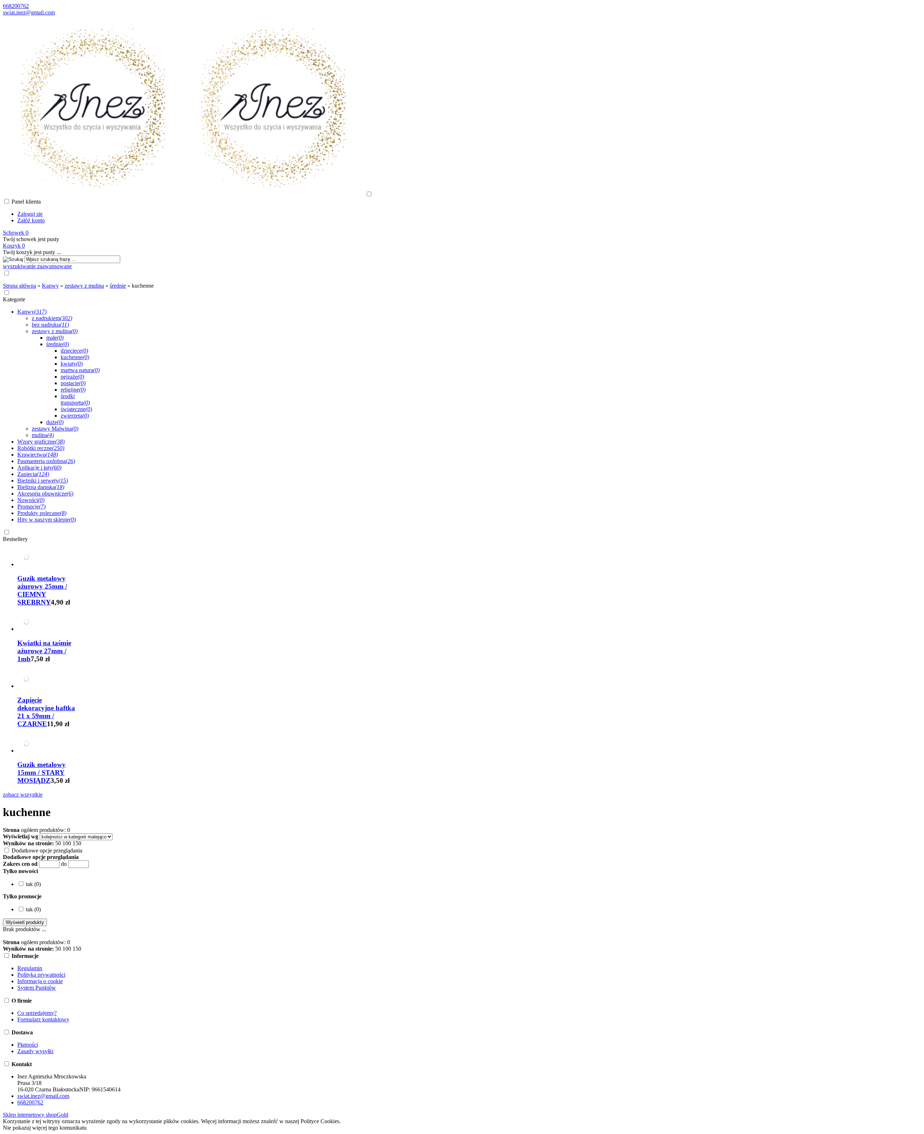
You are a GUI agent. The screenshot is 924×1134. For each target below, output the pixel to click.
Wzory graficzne (41, 442)
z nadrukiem (52, 318)
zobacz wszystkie (23, 794)
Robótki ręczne (40, 448)
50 (58, 843)
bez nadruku (50, 325)
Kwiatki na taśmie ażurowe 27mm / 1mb (44, 651)
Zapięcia (33, 474)
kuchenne (75, 357)
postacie (73, 383)
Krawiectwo (37, 455)
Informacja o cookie (40, 981)
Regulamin (29, 968)
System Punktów (36, 988)
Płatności (27, 1045)
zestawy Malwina (55, 429)
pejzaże (72, 377)
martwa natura (80, 370)
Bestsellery (15, 539)
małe (55, 338)
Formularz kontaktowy (43, 1019)
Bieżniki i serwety (42, 480)
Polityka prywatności (41, 975)
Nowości (30, 500)
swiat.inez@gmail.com (29, 12)
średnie (57, 344)
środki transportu (75, 399)
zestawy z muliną (55, 331)
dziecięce (74, 351)
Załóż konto (31, 220)
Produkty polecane (41, 513)
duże (55, 422)
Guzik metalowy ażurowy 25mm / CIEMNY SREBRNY (42, 590)
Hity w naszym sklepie (46, 519)
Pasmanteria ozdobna (46, 461)
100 (66, 843)
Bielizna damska (40, 487)
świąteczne (76, 409)
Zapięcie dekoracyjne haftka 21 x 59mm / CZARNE (46, 712)
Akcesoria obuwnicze (45, 493)
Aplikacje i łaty (39, 467)
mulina (43, 435)
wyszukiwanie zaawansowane (37, 266)
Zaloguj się (30, 214)
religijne (73, 390)
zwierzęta (75, 416)
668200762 (16, 6)
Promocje (31, 506)
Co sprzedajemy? (37, 1013)
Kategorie (14, 299)
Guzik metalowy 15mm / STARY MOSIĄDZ (41, 772)
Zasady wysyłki (35, 1051)
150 (77, 843)
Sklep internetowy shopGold (35, 1115)
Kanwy (32, 312)
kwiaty (72, 364)
